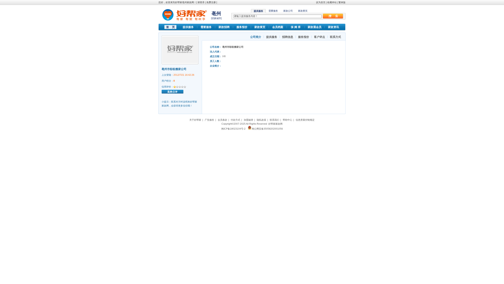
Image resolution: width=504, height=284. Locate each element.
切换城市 (216, 18)
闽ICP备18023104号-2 (233, 128)
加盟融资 (248, 120)
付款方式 (235, 120)
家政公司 (288, 10)
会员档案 (277, 27)
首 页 (170, 27)
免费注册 (211, 2)
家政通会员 (314, 27)
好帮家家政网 (275, 123)
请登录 (201, 2)
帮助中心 (287, 120)
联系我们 (274, 120)
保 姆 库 (296, 27)
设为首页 (320, 2)
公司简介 (255, 36)
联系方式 (335, 36)
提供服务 (188, 27)
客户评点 (319, 36)
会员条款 (222, 120)
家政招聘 (224, 27)
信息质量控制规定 (305, 120)
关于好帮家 (195, 120)
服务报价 (241, 27)
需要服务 (273, 10)
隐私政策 (261, 120)
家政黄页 (303, 10)
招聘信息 (287, 36)
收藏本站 (332, 2)
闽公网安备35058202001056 (267, 128)
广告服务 (209, 120)
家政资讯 (333, 27)
